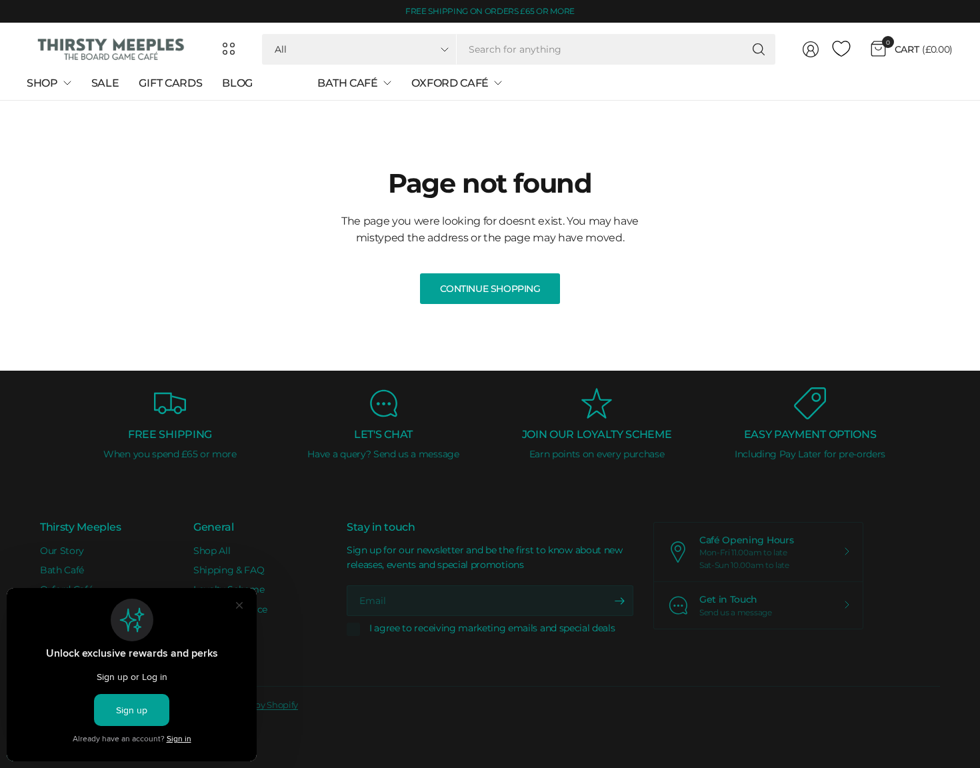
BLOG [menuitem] (237, 83)
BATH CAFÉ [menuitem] (347, 83)
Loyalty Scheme (229, 589)
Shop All (211, 551)
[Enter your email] (620, 600)
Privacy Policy (225, 629)
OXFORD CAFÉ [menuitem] (450, 83)
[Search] (758, 49)
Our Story (62, 551)
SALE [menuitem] (105, 83)
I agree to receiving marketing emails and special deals (492, 628)
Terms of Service (230, 609)
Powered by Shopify (257, 704)
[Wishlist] (841, 49)
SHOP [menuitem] (42, 83)
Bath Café (62, 570)
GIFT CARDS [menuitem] (170, 83)
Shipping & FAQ (229, 570)
